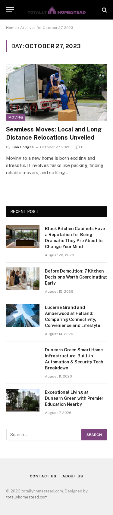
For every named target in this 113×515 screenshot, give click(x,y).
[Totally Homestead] (56, 10)
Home (11, 28)
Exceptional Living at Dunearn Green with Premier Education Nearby (74, 398)
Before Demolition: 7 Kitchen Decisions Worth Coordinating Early (76, 277)
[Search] (104, 10)
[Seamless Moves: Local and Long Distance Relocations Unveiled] (56, 92)
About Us (72, 476)
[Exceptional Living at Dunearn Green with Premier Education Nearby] (22, 400)
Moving (15, 117)
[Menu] (10, 10)
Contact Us (43, 476)
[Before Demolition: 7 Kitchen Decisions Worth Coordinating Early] (22, 278)
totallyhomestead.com (27, 497)
